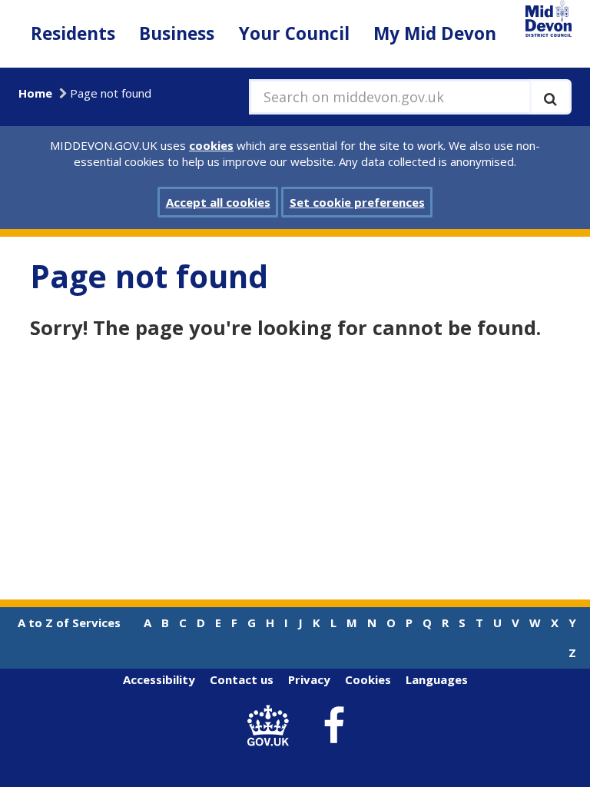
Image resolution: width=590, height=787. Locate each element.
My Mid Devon (434, 33)
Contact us (241, 679)
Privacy (309, 679)
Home (35, 93)
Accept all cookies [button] (218, 202)
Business (176, 33)
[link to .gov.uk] (272, 726)
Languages (437, 679)
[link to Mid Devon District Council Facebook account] (334, 726)
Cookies (368, 679)
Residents (73, 33)
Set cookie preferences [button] (357, 202)
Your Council (294, 33)
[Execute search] (550, 97)
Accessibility (159, 679)
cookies (211, 145)
